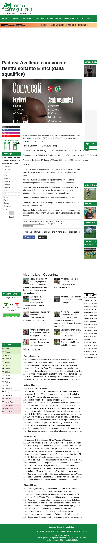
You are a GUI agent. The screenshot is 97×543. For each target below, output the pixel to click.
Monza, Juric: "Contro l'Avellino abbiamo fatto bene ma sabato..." (54, 497)
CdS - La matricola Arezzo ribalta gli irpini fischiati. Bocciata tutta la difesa (58, 377)
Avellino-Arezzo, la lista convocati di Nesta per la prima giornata (71, 299)
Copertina (32, 222)
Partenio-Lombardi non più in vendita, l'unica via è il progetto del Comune (40, 333)
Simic (6, 172)
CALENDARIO (61, 531)
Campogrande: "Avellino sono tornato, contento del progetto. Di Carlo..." (57, 428)
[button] (11, 213)
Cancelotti (7, 169)
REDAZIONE (50, 531)
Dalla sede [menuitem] (39, 18)
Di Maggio (7, 206)
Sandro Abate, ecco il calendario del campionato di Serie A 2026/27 (55, 468)
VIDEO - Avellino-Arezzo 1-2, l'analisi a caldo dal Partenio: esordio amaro (58, 403)
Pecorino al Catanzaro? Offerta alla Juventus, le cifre (49, 491)
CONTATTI (71, 531)
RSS (85, 531)
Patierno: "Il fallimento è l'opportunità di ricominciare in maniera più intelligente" (60, 363)
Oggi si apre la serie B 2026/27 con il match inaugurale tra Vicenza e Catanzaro (60, 474)
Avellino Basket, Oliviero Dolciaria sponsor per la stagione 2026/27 (55, 494)
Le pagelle (89, 185)
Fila (5, 194)
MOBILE (79, 531)
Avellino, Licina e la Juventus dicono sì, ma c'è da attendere (39, 342)
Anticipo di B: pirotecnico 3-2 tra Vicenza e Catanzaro (49, 440)
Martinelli (7, 166)
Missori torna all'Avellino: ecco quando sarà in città (48, 425)
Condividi (30, 237)
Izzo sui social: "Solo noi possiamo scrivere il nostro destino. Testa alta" (57, 365)
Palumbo (7, 181)
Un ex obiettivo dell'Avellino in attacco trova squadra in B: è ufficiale (55, 460)
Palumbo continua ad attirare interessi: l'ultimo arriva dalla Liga (53, 500)
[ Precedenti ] (11, 310)
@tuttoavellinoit (56, 224)
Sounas (6, 203)
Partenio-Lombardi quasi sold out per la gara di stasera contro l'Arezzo (56, 423)
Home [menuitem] (4, 18)
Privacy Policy (68, 527)
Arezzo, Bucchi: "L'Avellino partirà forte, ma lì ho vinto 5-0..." (52, 508)
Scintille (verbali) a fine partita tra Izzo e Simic (46, 400)
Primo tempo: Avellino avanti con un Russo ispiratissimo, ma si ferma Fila (58, 420)
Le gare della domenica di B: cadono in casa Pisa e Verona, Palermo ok (57, 360)
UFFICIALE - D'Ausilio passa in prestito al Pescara (48, 457)
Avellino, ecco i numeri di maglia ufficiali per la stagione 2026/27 (54, 454)
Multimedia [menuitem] (69, 18)
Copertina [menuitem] (15, 18)
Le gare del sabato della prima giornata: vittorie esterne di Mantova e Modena (59, 411)
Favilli (6, 200)
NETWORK (40, 531)
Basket (87, 204)
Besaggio (7, 188)
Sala (5, 209)
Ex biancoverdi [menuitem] (54, 18)
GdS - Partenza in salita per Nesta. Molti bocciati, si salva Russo (54, 380)
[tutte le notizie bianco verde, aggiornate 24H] (17, 7)
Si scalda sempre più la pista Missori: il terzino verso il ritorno (71, 333)
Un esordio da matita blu (37, 389)
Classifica (6, 345)
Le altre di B (89, 223)
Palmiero (7, 185)
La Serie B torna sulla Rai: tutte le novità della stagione (50, 511)
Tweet (43, 237)
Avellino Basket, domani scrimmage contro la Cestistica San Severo (55, 449)
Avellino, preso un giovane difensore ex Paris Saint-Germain (52, 489)
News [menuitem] (89, 18)
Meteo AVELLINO (11, 316)
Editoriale (88, 62)
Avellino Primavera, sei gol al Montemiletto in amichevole (51, 466)
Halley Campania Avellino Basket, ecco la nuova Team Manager (54, 446)
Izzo (5, 175)
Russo (6, 191)
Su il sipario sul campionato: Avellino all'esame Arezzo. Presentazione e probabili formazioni (35, 302)
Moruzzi (7, 178)
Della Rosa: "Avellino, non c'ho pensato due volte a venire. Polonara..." (57, 503)
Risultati (11, 217)
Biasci (6, 197)
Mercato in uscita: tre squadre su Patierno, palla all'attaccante (53, 514)
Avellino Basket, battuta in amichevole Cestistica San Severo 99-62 (55, 371)
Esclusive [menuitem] (27, 18)
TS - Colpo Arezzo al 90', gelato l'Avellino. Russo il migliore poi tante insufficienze (61, 374)
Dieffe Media (64, 535)
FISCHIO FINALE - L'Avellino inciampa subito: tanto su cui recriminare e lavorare (61, 414)
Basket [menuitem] (80, 18)
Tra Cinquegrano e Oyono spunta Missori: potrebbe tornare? (70, 342)
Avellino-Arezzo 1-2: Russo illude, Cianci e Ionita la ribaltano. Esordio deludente (61, 417)
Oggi (86, 148)
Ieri (91, 148)
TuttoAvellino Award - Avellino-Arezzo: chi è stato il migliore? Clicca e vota (58, 406)
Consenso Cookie (55, 527)
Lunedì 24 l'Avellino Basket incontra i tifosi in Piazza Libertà (52, 480)
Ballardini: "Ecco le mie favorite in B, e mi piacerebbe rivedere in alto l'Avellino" (60, 471)
